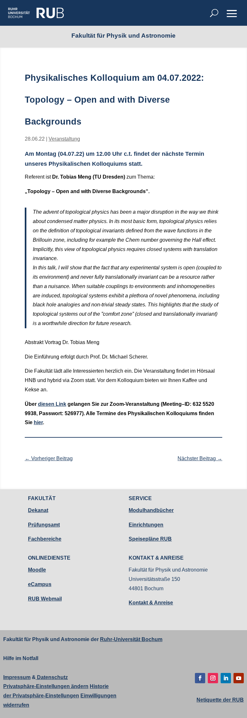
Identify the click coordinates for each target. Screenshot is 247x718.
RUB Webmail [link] (45, 598)
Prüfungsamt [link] (44, 524)
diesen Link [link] (52, 404)
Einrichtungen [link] (146, 524)
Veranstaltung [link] (64, 139)
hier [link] (38, 422)
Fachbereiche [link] (44, 539)
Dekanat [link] (38, 510)
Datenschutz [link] (52, 677)
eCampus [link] (39, 584)
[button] (232, 13)
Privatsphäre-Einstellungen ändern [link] (45, 686)
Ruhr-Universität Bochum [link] (131, 639)
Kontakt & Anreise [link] (151, 602)
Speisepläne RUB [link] (150, 539)
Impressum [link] (17, 677)
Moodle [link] (37, 570)
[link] (36, 13)
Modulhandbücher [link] (151, 510)
